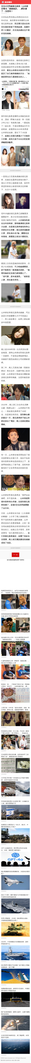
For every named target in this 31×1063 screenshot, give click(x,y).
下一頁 (15, 554)
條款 (13, 1060)
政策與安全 (9, 1060)
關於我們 (3, 1060)
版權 (18, 1060)
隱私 (16, 1060)
